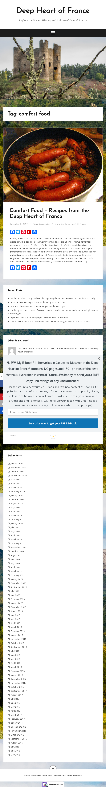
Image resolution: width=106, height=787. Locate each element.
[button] (52, 372)
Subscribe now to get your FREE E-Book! (53, 423)
